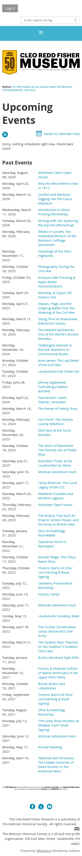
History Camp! (48, 594)
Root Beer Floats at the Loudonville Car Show (55, 463)
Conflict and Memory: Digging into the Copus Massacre (55, 198)
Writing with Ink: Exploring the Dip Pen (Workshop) (58, 222)
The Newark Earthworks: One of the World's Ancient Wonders (58, 334)
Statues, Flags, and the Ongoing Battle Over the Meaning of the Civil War (56, 308)
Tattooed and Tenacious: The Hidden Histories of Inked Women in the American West (56, 764)
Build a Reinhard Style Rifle (58, 657)
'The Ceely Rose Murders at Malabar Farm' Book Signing (58, 725)
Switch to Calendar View (62, 133)
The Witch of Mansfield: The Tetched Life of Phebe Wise (57, 450)
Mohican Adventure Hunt (57, 472)
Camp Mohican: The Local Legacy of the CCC (57, 485)
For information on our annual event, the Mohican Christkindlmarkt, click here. (37, 88)
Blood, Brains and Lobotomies (51, 685)
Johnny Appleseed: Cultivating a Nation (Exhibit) (53, 386)
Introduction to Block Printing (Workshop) (54, 212)
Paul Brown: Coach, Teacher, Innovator (52, 399)
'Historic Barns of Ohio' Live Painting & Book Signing (55, 572)
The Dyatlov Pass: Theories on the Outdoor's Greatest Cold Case (58, 646)
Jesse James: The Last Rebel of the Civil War (58, 362)
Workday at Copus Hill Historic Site (55, 295)
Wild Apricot (43, 851)
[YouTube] (49, 806)
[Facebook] (32, 806)
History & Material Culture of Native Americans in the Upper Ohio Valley (58, 672)
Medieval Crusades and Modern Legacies (55, 495)
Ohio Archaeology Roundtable (51, 533)
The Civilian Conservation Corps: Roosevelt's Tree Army (57, 631)
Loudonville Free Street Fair (58, 371)
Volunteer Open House (55, 504)
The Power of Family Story (58, 408)
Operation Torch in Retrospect (52, 544)
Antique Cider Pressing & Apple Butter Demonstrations (56, 281)
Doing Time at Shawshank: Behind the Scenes (58, 321)
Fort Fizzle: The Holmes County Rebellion (55, 421)
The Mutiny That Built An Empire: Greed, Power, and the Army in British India (58, 519)
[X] (41, 806)
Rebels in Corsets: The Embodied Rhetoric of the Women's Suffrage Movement (57, 238)
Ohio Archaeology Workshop (51, 712)
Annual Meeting (50, 747)
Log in (10, 8)
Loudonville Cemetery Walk (58, 616)
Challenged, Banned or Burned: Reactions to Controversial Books (55, 349)
